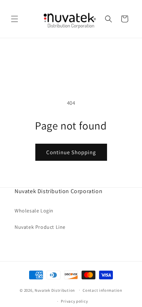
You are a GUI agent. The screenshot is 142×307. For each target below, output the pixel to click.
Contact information (102, 290)
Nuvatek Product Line (40, 227)
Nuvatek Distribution (55, 289)
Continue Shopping (71, 152)
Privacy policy (74, 301)
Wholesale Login (34, 210)
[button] (15, 19)
